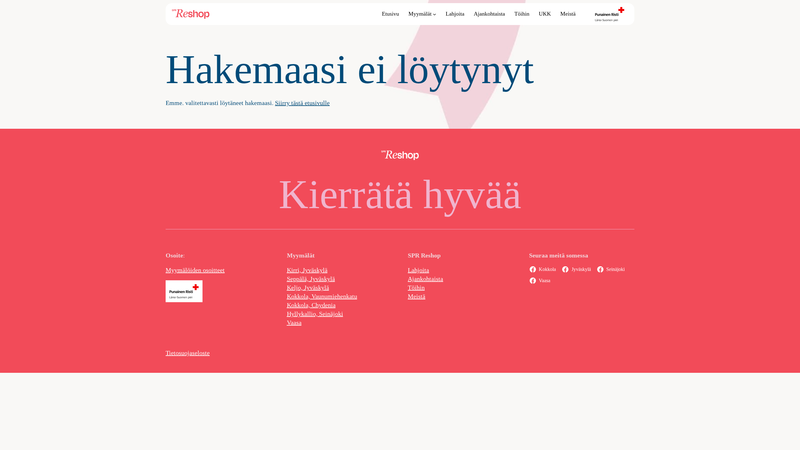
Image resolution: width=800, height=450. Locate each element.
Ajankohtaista (425, 278)
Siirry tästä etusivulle (302, 102)
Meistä (416, 296)
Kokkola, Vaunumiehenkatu (322, 296)
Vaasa (294, 322)
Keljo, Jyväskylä (308, 287)
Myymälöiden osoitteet (195, 270)
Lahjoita (418, 270)
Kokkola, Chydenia (311, 305)
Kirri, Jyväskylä (307, 270)
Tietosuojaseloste (188, 352)
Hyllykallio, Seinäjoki (315, 313)
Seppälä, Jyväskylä (311, 278)
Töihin (416, 287)
